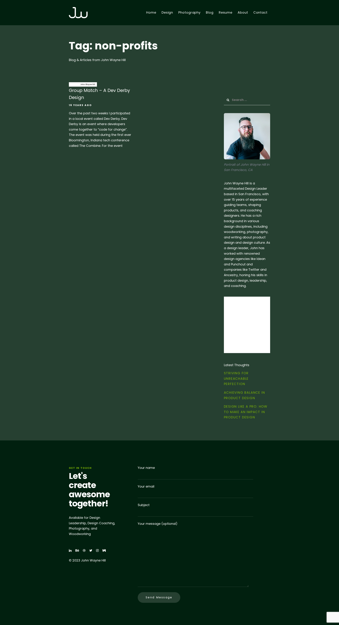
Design (74, 84)
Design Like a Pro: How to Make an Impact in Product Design (246, 411)
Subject (144, 505)
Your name (146, 467)
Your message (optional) (157, 523)
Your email (146, 486)
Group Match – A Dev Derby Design (100, 117)
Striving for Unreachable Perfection (236, 378)
